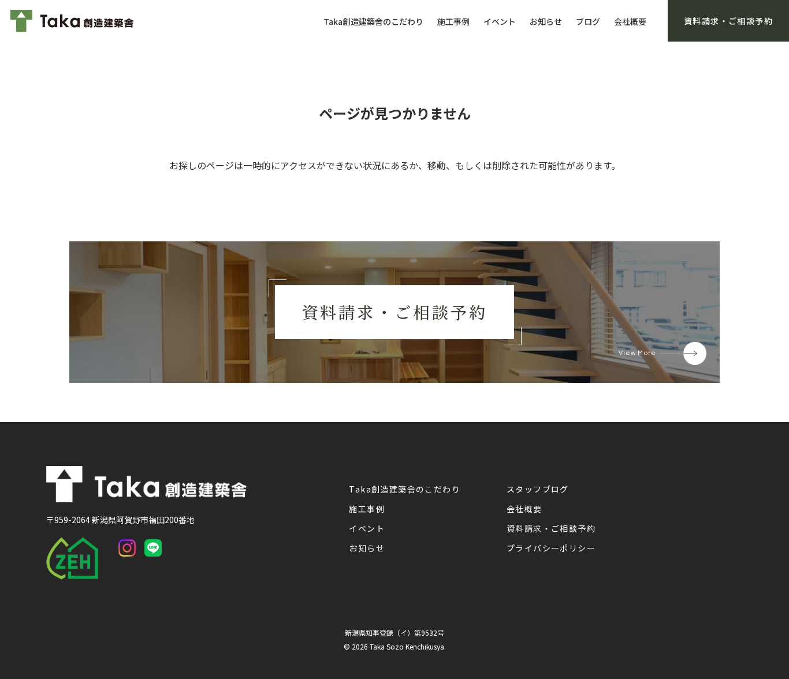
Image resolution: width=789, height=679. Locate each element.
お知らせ (546, 21)
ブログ (588, 21)
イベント (499, 21)
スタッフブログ (538, 489)
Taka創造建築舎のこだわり (373, 21)
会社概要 (630, 21)
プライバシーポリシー (551, 548)
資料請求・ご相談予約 (551, 528)
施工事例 (453, 21)
